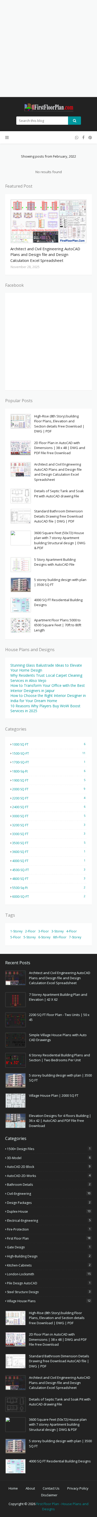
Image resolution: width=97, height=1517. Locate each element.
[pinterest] (89, 137)
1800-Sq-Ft (48, 771)
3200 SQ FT (48, 825)
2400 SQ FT (48, 807)
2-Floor (30, 931)
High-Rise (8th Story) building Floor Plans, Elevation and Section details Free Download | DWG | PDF (59, 424)
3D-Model (49, 1157)
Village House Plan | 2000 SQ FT (53, 1095)
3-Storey (57, 931)
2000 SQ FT (48, 789)
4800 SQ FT (48, 878)
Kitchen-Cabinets (49, 1265)
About (30, 1488)
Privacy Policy (77, 1488)
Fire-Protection (49, 1229)
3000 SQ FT (48, 816)
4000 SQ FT (48, 860)
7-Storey (75, 937)
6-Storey (44, 937)
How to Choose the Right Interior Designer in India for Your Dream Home (48, 698)
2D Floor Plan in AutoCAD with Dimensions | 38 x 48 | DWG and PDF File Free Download (59, 447)
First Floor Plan (49, 1238)
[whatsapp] (77, 137)
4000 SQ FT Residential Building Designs (58, 602)
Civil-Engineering (49, 1193)
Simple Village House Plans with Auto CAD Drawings (58, 1037)
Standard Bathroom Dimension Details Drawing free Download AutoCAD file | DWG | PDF (58, 516)
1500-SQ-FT (48, 753)
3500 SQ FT (48, 843)
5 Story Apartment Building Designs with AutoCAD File (55, 562)
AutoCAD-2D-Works (49, 1175)
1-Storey (16, 931)
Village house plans (49, 1301)
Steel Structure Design (49, 1292)
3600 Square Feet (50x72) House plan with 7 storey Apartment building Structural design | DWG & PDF (59, 540)
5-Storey (30, 937)
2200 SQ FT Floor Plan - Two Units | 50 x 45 (59, 1017)
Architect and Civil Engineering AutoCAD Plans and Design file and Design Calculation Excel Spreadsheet (45, 254)
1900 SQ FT (48, 780)
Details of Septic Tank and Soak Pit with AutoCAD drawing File (59, 493)
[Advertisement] (48, 48)
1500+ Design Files (49, 1148)
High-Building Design (49, 1256)
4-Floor (71, 931)
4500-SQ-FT (48, 869)
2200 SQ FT (48, 798)
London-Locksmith (49, 1274)
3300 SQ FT (48, 833)
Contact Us (51, 1488)
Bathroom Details (49, 1184)
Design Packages (49, 1202)
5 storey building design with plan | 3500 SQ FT (60, 582)
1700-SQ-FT (48, 762)
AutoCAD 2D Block (49, 1166)
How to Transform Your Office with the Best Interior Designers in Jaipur (47, 688)
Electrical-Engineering (49, 1220)
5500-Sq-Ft (48, 887)
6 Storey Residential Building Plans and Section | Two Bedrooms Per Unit (59, 1058)
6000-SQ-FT (48, 896)
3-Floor (43, 931)
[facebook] (83, 137)
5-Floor (15, 937)
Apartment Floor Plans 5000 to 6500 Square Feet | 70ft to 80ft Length (57, 625)
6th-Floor (59, 937)
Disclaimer (49, 1495)
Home (13, 1488)
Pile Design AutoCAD (49, 1283)
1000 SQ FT (48, 744)
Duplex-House (49, 1211)
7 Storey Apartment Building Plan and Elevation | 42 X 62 (58, 997)
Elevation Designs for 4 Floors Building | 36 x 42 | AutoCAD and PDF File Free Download (60, 1120)
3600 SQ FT (48, 851)
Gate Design (49, 1247)
